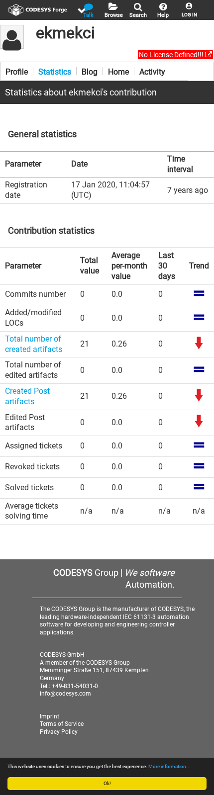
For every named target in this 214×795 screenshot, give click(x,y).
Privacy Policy (59, 731)
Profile (16, 71)
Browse (114, 15)
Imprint (49, 716)
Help (163, 15)
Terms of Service (62, 723)
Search (138, 15)
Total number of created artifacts (33, 344)
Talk (88, 15)
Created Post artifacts (27, 396)
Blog (90, 71)
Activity (152, 71)
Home (118, 71)
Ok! (107, 783)
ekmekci (65, 32)
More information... (169, 766)
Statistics (54, 71)
